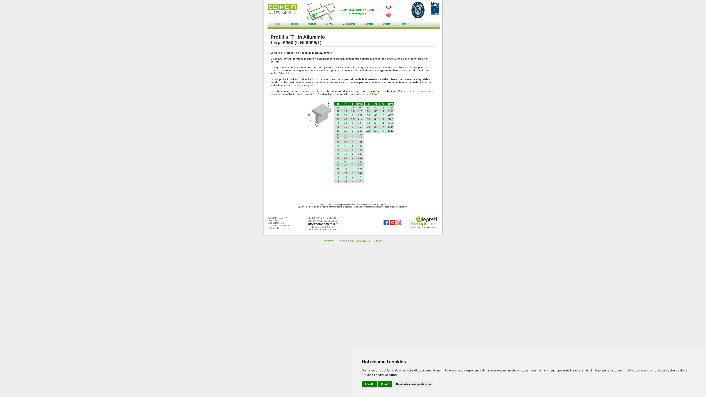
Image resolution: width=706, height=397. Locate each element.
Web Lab (361, 240)
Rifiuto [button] (385, 384)
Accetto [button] (370, 384)
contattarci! (372, 93)
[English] (388, 16)
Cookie (378, 240)
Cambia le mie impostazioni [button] (413, 384)
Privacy (328, 240)
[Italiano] (388, 8)
